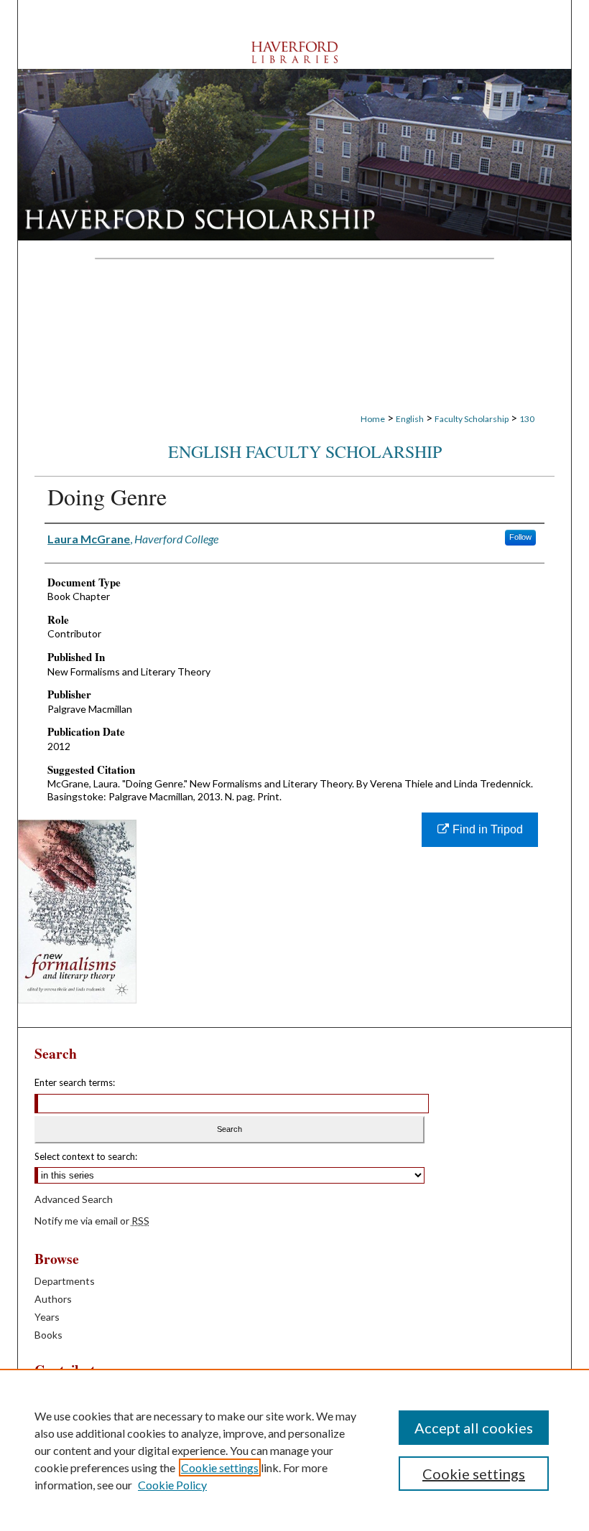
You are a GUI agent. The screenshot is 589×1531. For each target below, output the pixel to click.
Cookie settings (220, 1467)
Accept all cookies (473, 1427)
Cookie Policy (172, 1485)
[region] (294, 1450)
